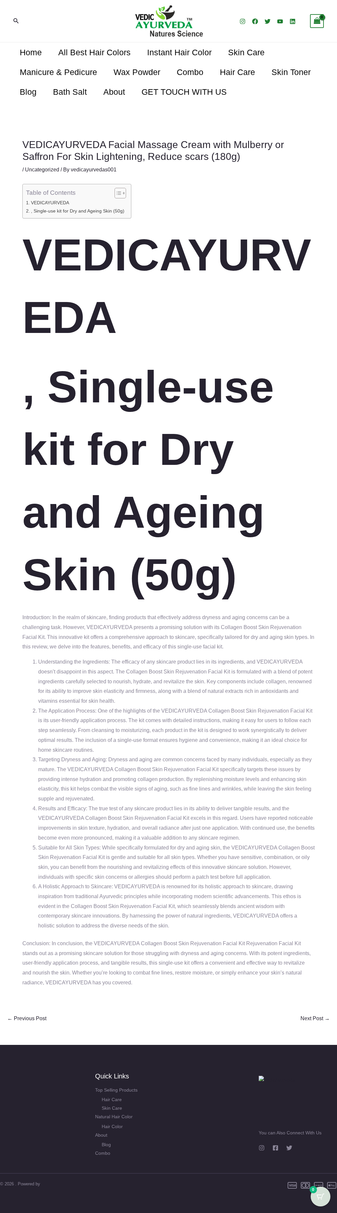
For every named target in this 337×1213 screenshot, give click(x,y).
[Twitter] (268, 21)
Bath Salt (70, 91)
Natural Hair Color (114, 1116)
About (114, 91)
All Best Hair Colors (94, 52)
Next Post (315, 1018)
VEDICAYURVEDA (50, 202)
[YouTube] (280, 21)
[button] (16, 21)
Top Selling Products (116, 1090)
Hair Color (112, 1126)
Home (31, 52)
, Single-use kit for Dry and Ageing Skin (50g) (77, 211)
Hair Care (237, 72)
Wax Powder (137, 72)
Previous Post (26, 1018)
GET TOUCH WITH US (184, 91)
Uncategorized (42, 169)
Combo (190, 72)
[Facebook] (255, 21)
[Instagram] (243, 21)
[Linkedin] (293, 21)
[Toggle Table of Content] (117, 193)
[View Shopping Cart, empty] (317, 21)
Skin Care (246, 52)
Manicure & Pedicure (58, 72)
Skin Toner (291, 72)
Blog (28, 91)
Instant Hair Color (179, 52)
